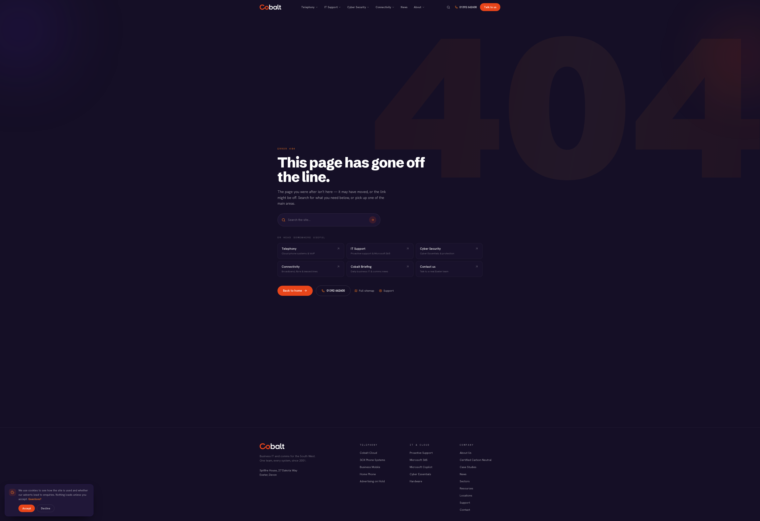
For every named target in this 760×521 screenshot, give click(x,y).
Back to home (292, 291)
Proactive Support (421, 453)
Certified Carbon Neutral (476, 460)
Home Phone (368, 474)
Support (389, 290)
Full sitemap (366, 290)
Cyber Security (356, 7)
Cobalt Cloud (368, 453)
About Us (465, 453)
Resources (466, 488)
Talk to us (490, 7)
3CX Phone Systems (372, 460)
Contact (465, 510)
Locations (466, 495)
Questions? (34, 499)
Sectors (465, 481)
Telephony (307, 7)
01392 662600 (468, 7)
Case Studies (468, 467)
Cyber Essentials (420, 474)
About (417, 7)
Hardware (416, 481)
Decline (45, 508)
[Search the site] (448, 7)
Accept (26, 508)
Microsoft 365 (419, 460)
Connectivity (383, 7)
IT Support (331, 7)
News (404, 7)
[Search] (372, 219)
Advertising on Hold (372, 481)
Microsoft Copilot (421, 467)
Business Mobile (370, 467)
